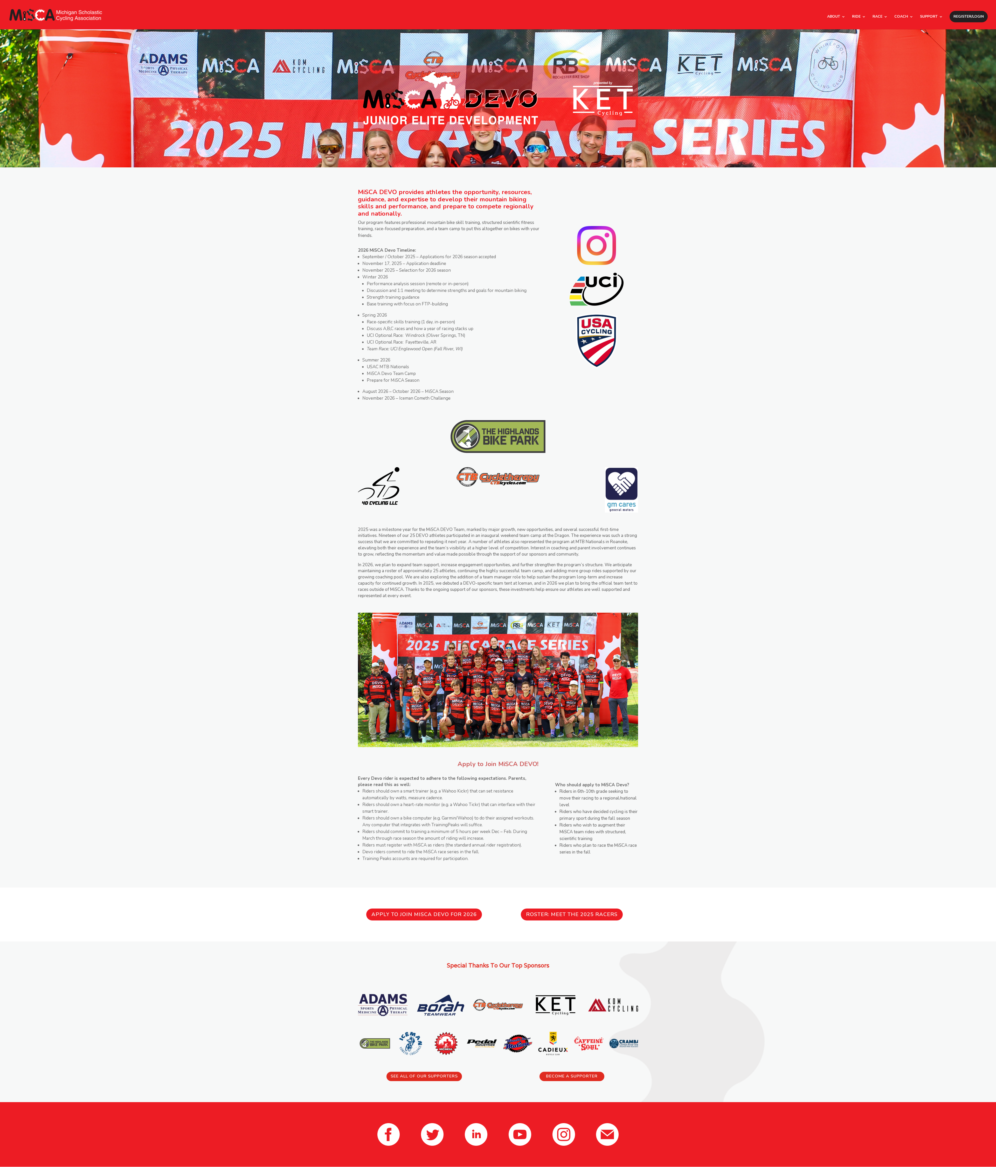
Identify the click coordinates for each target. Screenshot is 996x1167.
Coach (901, 17)
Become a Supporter (572, 1076)
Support (929, 17)
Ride (856, 17)
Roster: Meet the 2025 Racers (572, 914)
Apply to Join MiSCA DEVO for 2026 (424, 914)
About (833, 17)
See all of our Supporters (424, 1076)
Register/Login (968, 16)
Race (877, 17)
